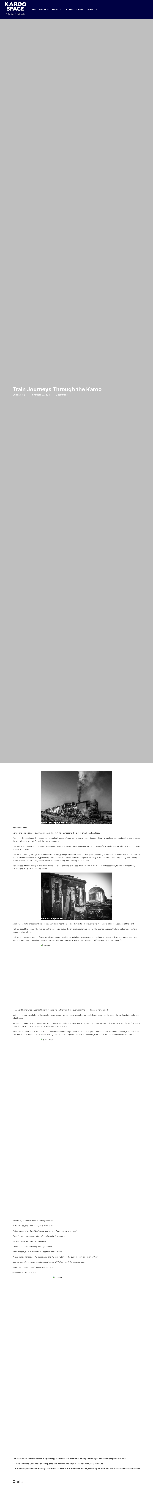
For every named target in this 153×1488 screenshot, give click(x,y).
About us (44, 9)
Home (34, 9)
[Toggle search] (139, 9)
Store (55, 9)
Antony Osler (21, 828)
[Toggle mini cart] (134, 9)
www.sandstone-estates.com (127, 1468)
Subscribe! (92, 9)
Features (69, 9)
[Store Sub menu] (60, 9)
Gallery (80, 9)
